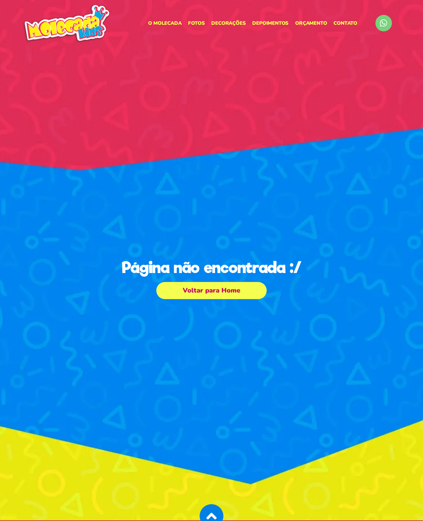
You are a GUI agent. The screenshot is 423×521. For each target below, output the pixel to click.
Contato (345, 23)
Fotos (196, 23)
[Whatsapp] (383, 23)
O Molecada (164, 23)
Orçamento (311, 23)
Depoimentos (270, 23)
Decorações (228, 23)
